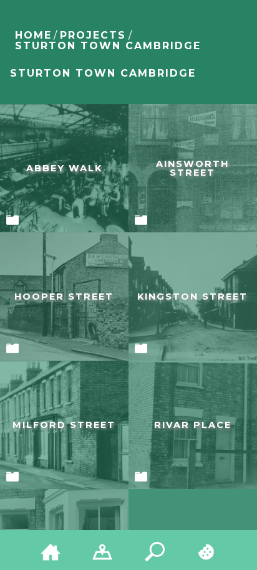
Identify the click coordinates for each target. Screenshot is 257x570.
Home (33, 35)
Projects (93, 35)
